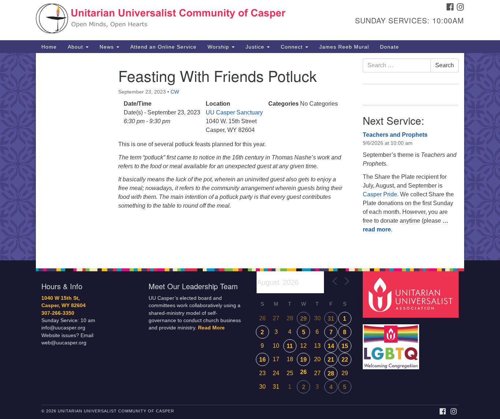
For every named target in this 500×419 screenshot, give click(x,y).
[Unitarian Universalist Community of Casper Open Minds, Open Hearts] (161, 20)
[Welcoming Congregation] (392, 343)
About (76, 47)
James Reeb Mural (344, 47)
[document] (250, 156)
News (108, 47)
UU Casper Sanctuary (234, 112)
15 (345, 346)
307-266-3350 (57, 313)
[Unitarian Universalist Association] (412, 294)
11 (290, 346)
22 (345, 359)
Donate (389, 47)
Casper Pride (380, 194)
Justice (256, 47)
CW (175, 92)
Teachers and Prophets (395, 135)
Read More (211, 328)
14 (331, 346)
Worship (219, 47)
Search (444, 65)
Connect (293, 47)
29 (303, 319)
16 (262, 359)
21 (331, 359)
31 (331, 319)
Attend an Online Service (163, 47)
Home (49, 47)
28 (331, 373)
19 (303, 359)
